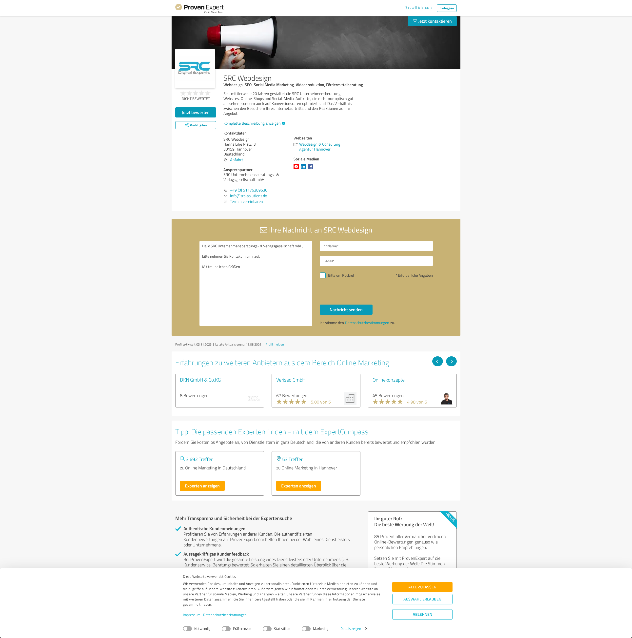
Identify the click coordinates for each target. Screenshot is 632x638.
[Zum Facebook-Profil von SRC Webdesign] (311, 169)
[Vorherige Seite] (437, 361)
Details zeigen (350, 628)
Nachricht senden (346, 309)
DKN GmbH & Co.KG (200, 379)
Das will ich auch (418, 7)
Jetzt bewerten (196, 112)
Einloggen (446, 8)
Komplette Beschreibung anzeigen (252, 123)
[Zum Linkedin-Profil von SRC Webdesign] (304, 169)
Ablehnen (422, 614)
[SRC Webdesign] (195, 68)
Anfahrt (236, 159)
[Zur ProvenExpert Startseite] (199, 9)
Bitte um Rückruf (341, 275)
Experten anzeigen (202, 486)
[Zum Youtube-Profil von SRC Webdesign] (297, 169)
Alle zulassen (422, 587)
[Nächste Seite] (451, 361)
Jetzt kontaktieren (434, 21)
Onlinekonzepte (389, 379)
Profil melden (275, 344)
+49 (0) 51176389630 (248, 190)
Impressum (192, 615)
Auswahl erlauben (422, 599)
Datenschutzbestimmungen (225, 615)
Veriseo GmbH (291, 379)
